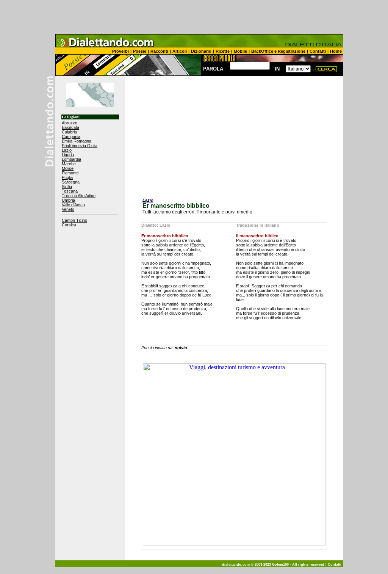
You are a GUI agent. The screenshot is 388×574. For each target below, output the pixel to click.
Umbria (68, 200)
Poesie (139, 51)
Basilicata (70, 127)
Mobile (240, 51)
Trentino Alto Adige (78, 195)
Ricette (223, 51)
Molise (68, 168)
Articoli (179, 51)
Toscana (70, 191)
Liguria (68, 154)
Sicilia (67, 186)
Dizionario (201, 51)
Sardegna (71, 182)
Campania (71, 136)
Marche (69, 164)
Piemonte (70, 173)
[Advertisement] (194, 17)
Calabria (69, 132)
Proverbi (120, 51)
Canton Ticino (74, 220)
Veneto (68, 209)
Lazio (67, 150)
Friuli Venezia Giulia (79, 145)
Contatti (318, 51)
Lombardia (71, 159)
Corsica (69, 225)
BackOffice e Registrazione (278, 51)
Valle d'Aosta (73, 204)
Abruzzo (69, 123)
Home (336, 51)
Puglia (67, 177)
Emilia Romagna (76, 141)
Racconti (159, 51)
